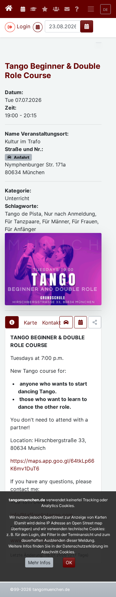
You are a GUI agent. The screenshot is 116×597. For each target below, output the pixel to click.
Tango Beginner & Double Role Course (52, 70)
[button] (105, 9)
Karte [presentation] (30, 322)
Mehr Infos (39, 562)
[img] (86, 26)
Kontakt (51, 322)
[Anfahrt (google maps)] (66, 322)
